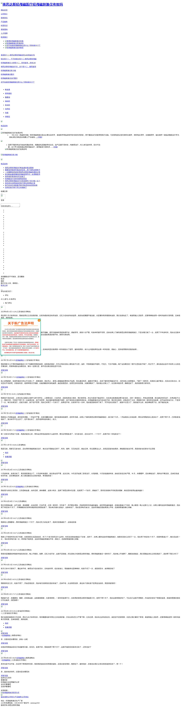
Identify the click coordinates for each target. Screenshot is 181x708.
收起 (6, 453)
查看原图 (8, 457)
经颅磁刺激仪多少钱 (8, 70)
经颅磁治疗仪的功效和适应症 (16, 179)
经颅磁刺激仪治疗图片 (9, 78)
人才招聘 (4, 33)
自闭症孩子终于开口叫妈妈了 (16, 187)
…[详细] (39, 137)
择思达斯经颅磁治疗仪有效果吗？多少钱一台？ (22, 181)
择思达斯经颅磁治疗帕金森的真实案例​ (19, 168)
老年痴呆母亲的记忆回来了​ (15, 176)
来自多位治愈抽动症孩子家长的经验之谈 (20, 183)
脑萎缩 (7, 97)
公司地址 (25, 697)
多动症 (7, 105)
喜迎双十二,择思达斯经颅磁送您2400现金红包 (18, 55)
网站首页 (4, 10)
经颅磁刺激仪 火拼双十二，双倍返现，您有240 (18, 63)
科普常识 (4, 25)
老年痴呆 (8, 93)
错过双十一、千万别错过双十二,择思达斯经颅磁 (18, 59)
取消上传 (4, 285)
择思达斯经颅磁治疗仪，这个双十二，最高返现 (18, 67)
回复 (6, 370)
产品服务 (4, 22)
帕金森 (7, 89)
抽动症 (7, 101)
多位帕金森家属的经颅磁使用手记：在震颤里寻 (22, 174)
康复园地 (4, 29)
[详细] (55, 147)
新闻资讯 (4, 18)
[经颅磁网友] (3, 358)
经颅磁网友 (20, 360)
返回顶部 (4, 697)
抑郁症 (7, 116)
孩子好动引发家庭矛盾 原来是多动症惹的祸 (21, 185)
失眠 (6, 113)
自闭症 (7, 109)
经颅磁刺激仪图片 (7, 74)
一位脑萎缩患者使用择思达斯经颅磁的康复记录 (22, 172)
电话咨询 (4, 126)
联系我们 (4, 37)
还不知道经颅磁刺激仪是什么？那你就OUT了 (18, 82)
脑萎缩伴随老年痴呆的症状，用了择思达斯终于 (22, 170)
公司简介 (4, 14)
